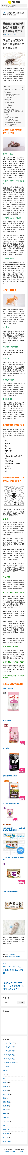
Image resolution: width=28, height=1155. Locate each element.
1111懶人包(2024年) (8, 1059)
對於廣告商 (20, 1151)
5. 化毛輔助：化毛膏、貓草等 (11, 120)
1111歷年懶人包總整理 (9, 1062)
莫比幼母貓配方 (7, 720)
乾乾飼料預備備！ (9, 105)
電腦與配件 (6, 1129)
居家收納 (5, 1086)
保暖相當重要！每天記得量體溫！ (12, 94)
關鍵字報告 (6, 1121)
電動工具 (5, 1125)
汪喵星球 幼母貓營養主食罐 (10, 891)
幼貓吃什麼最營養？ (8, 99)
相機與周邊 (6, 1106)
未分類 (4, 1098)
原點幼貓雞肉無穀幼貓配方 (10, 776)
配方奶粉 (7, 101)
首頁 (4, 13)
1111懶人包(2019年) (8, 1047)
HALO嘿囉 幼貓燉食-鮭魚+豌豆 (11, 803)
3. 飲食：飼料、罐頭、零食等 (11, 117)
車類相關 (5, 1113)
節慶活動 (5, 1110)
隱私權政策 (13, 1151)
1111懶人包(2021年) (8, 1051)
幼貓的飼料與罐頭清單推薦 (10, 124)
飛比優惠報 (6, 1133)
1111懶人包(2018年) (8, 1043)
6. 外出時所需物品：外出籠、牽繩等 (13, 122)
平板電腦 (5, 1090)
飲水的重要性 (8, 107)
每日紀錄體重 (8, 92)
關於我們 (7, 1151)
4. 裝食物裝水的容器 (9, 119)
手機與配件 (6, 1094)
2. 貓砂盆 (7, 116)
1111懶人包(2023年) (8, 1055)
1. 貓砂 (6, 114)
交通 (4, 1074)
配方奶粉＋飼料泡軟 (9, 102)
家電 (4, 1078)
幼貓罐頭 (12, 956)
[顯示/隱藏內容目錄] (22, 87)
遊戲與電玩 (6, 1117)
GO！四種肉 (6, 748)
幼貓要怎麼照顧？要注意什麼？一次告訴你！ (13, 90)
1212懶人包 (6, 1066)
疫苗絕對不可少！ (9, 97)
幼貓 (8, 956)
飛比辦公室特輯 (7, 1141)
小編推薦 (12, 954)
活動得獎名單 (6, 1102)
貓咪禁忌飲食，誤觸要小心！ (10, 109)
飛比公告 (5, 1137)
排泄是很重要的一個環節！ (11, 96)
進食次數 (7, 104)
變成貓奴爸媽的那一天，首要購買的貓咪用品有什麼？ (13, 111)
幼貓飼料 (17, 956)
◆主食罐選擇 (10, 125)
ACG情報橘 (6, 1070)
